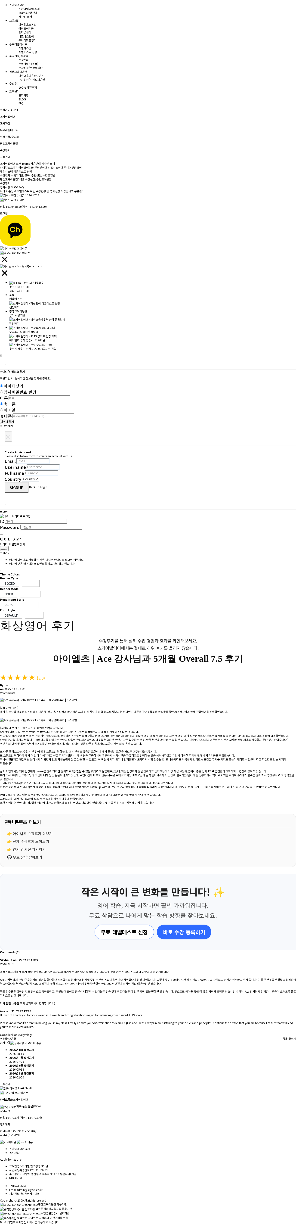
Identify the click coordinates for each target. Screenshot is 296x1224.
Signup (16, 487)
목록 (285, 1039)
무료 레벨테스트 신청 (124, 932)
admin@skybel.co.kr (29, 1190)
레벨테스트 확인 (26, 191)
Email (10, 461)
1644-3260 (32, 195)
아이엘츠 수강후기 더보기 (33, 833)
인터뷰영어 (24, 32)
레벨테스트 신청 (27, 52)
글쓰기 (292, 1039)
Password (10, 527)
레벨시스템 (24, 48)
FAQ (20, 103)
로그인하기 (6, 426)
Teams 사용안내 (27, 13)
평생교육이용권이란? (30, 76)
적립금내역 (67, 191)
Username (15, 467)
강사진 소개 (25, 17)
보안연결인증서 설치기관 (55, 1213)
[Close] (5, 364)
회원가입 (5, 110)
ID (2, 521)
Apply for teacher (11, 1159)
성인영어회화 (26, 28)
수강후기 (5, 183)
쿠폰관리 (79, 191)
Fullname (14, 473)
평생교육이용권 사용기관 (52, 1204)
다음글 (12, 1039)
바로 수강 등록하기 (184, 932)
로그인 (14, 110)
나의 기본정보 (8, 191)
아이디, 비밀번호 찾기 (12, 544)
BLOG (22, 99)
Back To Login (38, 487)
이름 (4, 398)
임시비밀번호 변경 (20, 392)
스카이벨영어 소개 (29, 9)
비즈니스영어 (26, 36)
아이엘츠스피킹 (27, 24)
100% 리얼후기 (27, 87)
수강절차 (23, 60)
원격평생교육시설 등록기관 (56, 1209)
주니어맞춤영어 (27, 40)
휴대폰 (9, 404)
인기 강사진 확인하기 (29, 849)
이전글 (4, 1039)
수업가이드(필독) (28, 64)
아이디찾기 (13, 386)
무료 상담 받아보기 (27, 857)
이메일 (9, 410)
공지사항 (23, 95)
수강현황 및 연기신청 (48, 191)
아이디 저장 (10, 539)
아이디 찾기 (7, 421)
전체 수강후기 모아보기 (31, 841)
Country (13, 479)
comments (7, 693)
